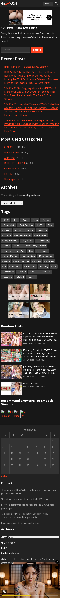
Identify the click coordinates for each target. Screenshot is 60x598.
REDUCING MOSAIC (15, 163)
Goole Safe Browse (10, 552)
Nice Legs (50, 261)
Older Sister (16, 266)
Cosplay (18, 230)
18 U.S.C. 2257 (8, 542)
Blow (50, 225)
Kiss (31, 251)
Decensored (41, 235)
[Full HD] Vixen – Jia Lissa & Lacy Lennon (26, 66)
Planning (44, 266)
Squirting (8, 277)
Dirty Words (27, 240)
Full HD (8, 173)
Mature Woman (46, 256)
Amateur (46, 220)
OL (5, 266)
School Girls (9, 271)
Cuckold (7, 235)
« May (4, 476)
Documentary (43, 240)
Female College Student (35, 245)
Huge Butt (20, 251)
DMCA (4, 548)
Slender (33, 271)
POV (54, 266)
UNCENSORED (12, 152)
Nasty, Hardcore (22, 261)
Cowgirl (30, 230)
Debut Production (23, 235)
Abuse (26, 220)
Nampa (7, 261)
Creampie (42, 230)
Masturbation (29, 256)
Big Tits (40, 225)
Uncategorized (12, 179)
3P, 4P (6, 220)
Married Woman (11, 256)
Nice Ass (37, 261)
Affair (35, 220)
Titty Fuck (20, 277)
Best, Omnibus (26, 225)
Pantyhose (31, 266)
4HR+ (16, 220)
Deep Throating (10, 240)
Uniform (32, 277)
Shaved (22, 271)
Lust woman (43, 251)
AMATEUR (9, 157)
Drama (7, 245)
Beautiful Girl (9, 225)
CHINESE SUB (11, 168)
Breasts (7, 230)
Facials (17, 245)
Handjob (7, 251)
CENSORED (10, 147)
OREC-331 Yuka (30, 383)
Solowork (46, 271)
